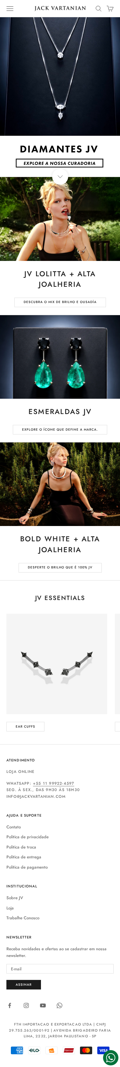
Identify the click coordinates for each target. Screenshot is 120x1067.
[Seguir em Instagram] (26, 1005)
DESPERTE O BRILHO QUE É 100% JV (60, 567)
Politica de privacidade (27, 837)
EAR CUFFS (25, 726)
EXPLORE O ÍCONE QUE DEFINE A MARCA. (60, 429)
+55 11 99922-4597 (53, 783)
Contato (13, 827)
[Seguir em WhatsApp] (59, 1005)
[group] (60, 97)
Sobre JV (14, 898)
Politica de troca (21, 847)
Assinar (24, 984)
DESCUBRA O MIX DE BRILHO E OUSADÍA (60, 302)
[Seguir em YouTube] (43, 1005)
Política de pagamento (27, 867)
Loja (10, 908)
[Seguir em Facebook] (9, 1005)
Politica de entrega (23, 857)
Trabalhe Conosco (22, 918)
